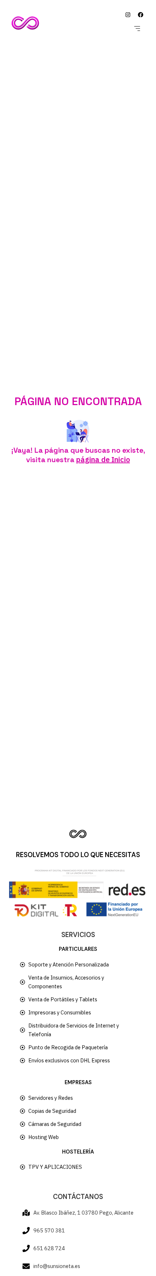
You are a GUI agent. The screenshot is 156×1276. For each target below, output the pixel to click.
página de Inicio (103, 459)
